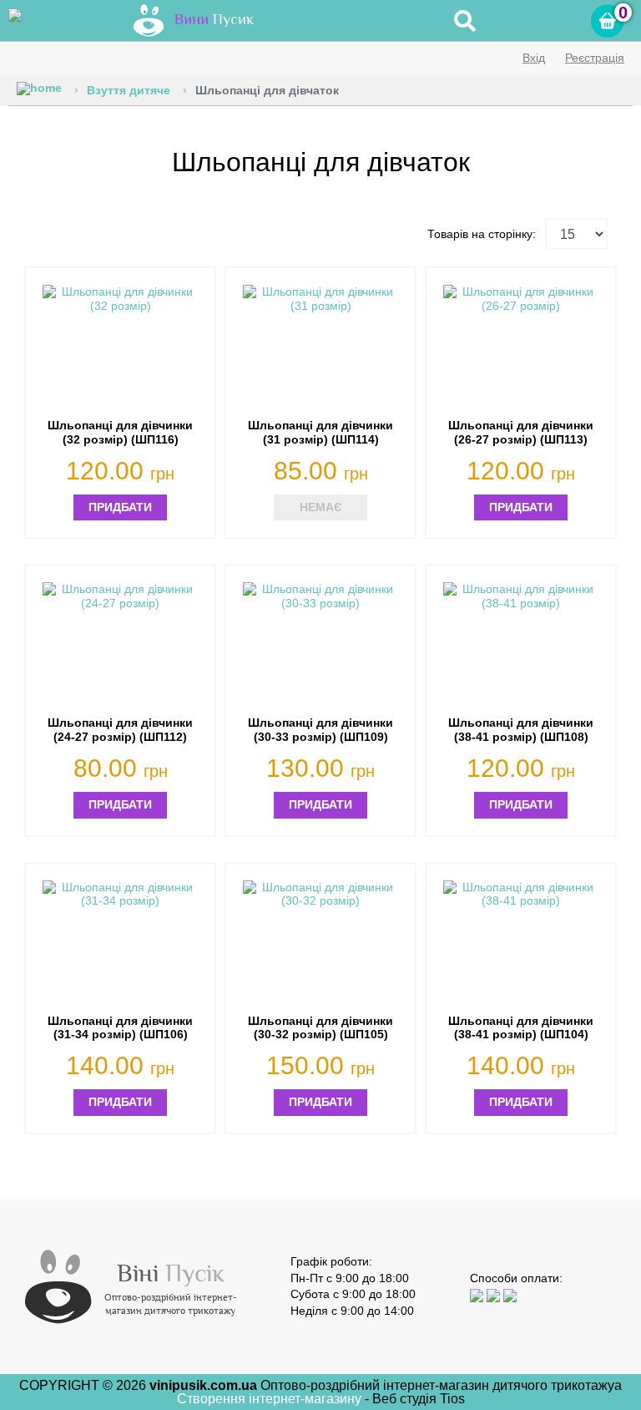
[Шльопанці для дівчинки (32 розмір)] (120, 347)
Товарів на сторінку (479, 234)
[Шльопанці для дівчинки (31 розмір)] (320, 347)
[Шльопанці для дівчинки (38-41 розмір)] (520, 644)
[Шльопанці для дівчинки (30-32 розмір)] (320, 942)
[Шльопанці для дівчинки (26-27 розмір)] (520, 347)
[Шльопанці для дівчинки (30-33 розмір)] (320, 644)
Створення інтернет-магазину (271, 1399)
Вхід (533, 57)
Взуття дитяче (128, 90)
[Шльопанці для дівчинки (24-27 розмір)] (120, 644)
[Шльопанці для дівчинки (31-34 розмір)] (120, 942)
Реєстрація (594, 57)
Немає (321, 507)
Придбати (120, 507)
